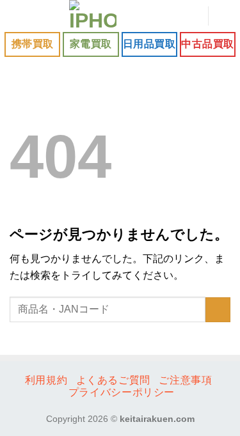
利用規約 (46, 380)
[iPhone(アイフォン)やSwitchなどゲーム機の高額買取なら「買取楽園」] (92, 16)
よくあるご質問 (113, 380)
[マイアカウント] (192, 16)
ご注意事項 (185, 380)
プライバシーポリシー (121, 392)
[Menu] (17, 15)
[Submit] (217, 309)
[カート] (224, 16)
